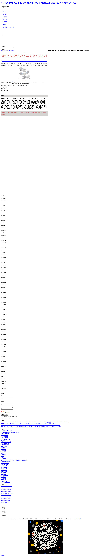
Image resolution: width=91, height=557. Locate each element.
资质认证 (5, 21)
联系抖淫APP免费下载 (8, 27)
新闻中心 (5, 19)
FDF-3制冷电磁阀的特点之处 (6, 495)
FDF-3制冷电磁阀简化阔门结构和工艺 (7, 493)
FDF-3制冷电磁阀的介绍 (5, 502)
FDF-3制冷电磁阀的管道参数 (6, 496)
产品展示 (5, 16)
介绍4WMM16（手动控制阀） (6, 489)
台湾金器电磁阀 (12, 50)
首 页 (4, 11)
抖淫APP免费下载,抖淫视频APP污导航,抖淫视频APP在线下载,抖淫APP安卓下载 (38, 3)
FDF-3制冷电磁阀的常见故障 (6, 491)
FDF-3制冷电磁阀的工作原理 (6, 498)
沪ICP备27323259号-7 (78, 518)
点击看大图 (24, 80)
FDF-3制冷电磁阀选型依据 (5, 500)
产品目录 (5, 50)
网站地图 (3, 555)
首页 (1, 50)
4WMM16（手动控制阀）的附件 (6, 486)
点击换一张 (8, 413)
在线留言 (5, 24)
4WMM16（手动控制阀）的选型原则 (7, 487)
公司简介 (5, 14)
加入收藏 (7, 6)
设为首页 (3, 6)
